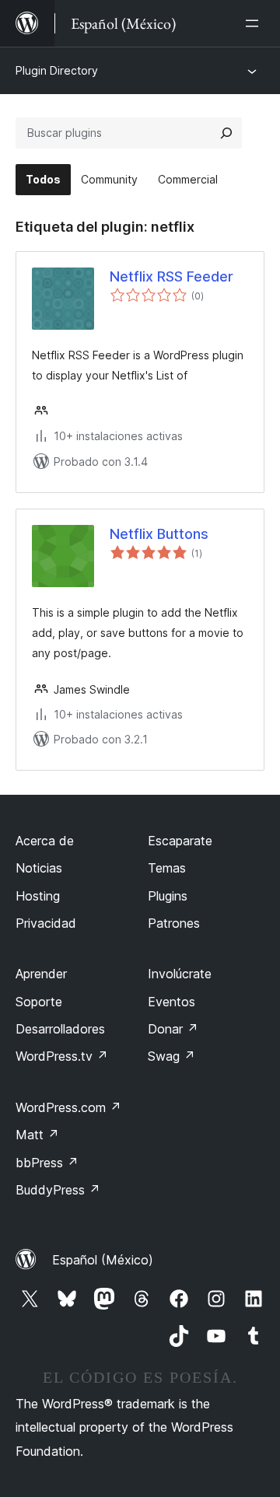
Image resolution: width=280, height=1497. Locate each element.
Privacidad (46, 923)
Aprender (41, 973)
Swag (171, 1056)
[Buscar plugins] (226, 133)
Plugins (167, 896)
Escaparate (180, 840)
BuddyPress (58, 1190)
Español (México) (102, 1260)
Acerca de (45, 840)
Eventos (171, 1001)
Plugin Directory (57, 70)
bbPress (47, 1162)
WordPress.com (68, 1107)
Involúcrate (180, 973)
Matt (37, 1134)
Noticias (39, 868)
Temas (167, 868)
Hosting (38, 896)
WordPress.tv (62, 1056)
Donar (173, 1029)
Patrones (174, 923)
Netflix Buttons (159, 534)
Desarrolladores (60, 1029)
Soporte (39, 1001)
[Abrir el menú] (255, 23)
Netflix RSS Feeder (171, 276)
